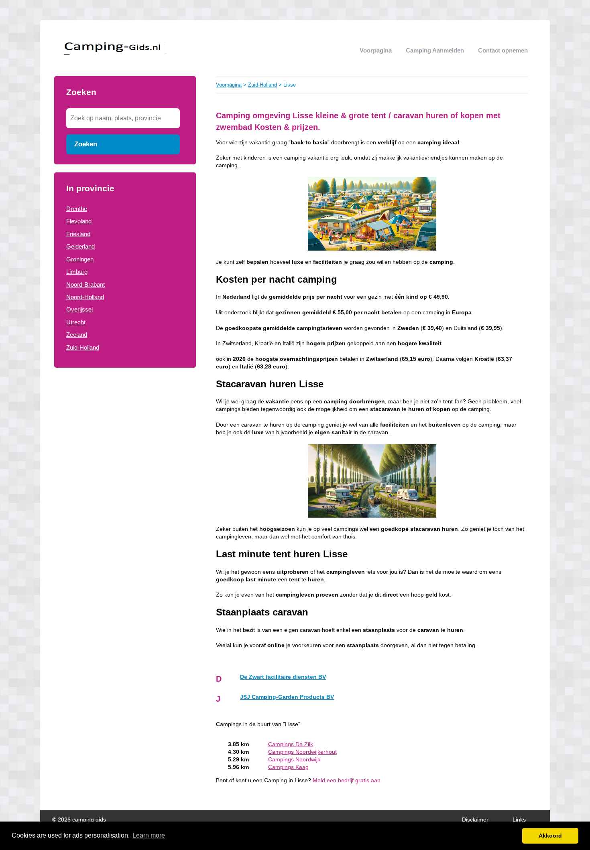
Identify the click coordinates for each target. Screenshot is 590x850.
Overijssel (79, 309)
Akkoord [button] (550, 835)
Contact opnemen (503, 50)
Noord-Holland (85, 296)
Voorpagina (376, 50)
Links (519, 820)
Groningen (80, 259)
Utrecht (75, 322)
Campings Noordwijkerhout (302, 752)
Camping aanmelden (435, 50)
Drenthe (76, 208)
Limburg (76, 271)
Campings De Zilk (290, 744)
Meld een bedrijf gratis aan (346, 780)
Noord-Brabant (85, 284)
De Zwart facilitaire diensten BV (283, 677)
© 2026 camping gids (79, 820)
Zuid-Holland (82, 347)
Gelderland (80, 246)
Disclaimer (475, 820)
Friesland (78, 234)
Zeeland (76, 334)
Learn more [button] (148, 835)
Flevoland (79, 221)
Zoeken (85, 144)
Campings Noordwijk (294, 760)
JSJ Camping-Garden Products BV (287, 697)
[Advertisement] (125, 432)
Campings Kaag (288, 767)
